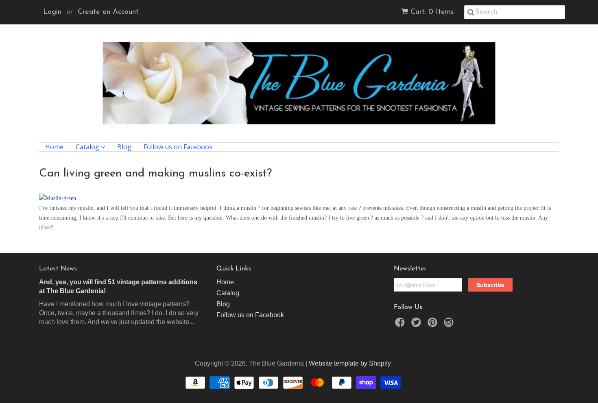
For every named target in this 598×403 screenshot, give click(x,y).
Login (52, 12)
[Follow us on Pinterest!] (434, 325)
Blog (124, 147)
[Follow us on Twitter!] (417, 325)
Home (54, 147)
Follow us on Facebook (178, 147)
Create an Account (108, 12)
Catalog (88, 147)
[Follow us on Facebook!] (401, 325)
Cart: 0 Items (432, 12)
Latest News (58, 269)
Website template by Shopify (350, 363)
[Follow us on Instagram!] (450, 325)
